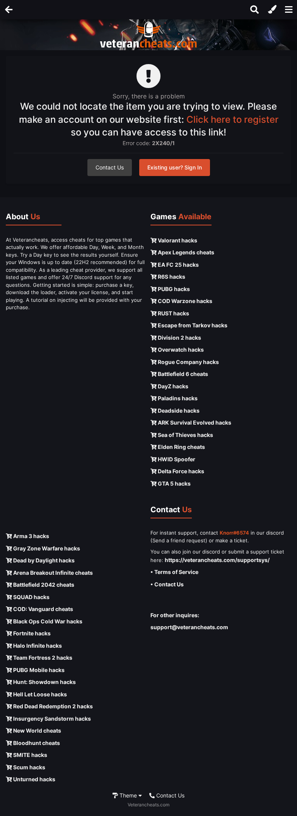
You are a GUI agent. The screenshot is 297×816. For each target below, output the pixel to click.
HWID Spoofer (176, 459)
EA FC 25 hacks (178, 264)
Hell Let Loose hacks (39, 694)
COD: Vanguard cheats (42, 609)
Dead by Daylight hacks (43, 560)
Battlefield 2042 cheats (43, 584)
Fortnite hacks (31, 633)
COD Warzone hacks (184, 301)
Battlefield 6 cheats (182, 374)
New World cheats (36, 730)
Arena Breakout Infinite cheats (52, 572)
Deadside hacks (178, 410)
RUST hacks (173, 313)
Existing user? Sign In (174, 167)
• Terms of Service (174, 572)
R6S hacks (171, 276)
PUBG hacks (173, 289)
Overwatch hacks (180, 349)
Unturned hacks (33, 779)
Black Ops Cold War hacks (47, 621)
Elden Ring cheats (181, 447)
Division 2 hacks (179, 337)
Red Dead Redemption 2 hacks (52, 706)
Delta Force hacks (180, 471)
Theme (128, 795)
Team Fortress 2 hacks (42, 657)
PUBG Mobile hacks (38, 670)
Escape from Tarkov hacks (192, 325)
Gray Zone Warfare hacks (46, 548)
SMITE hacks (29, 755)
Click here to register (232, 119)
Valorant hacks (177, 240)
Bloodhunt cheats (36, 743)
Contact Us (110, 167)
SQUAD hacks (31, 597)
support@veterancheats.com (189, 627)
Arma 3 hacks (30, 536)
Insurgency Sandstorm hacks (51, 718)
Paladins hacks (177, 398)
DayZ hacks (172, 386)
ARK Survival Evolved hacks (194, 422)
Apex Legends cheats (185, 252)
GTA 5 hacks (174, 483)
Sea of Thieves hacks (185, 435)
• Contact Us (167, 584)
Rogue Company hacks (188, 362)
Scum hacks (28, 767)
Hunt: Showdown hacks (44, 682)
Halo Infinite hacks (37, 645)
